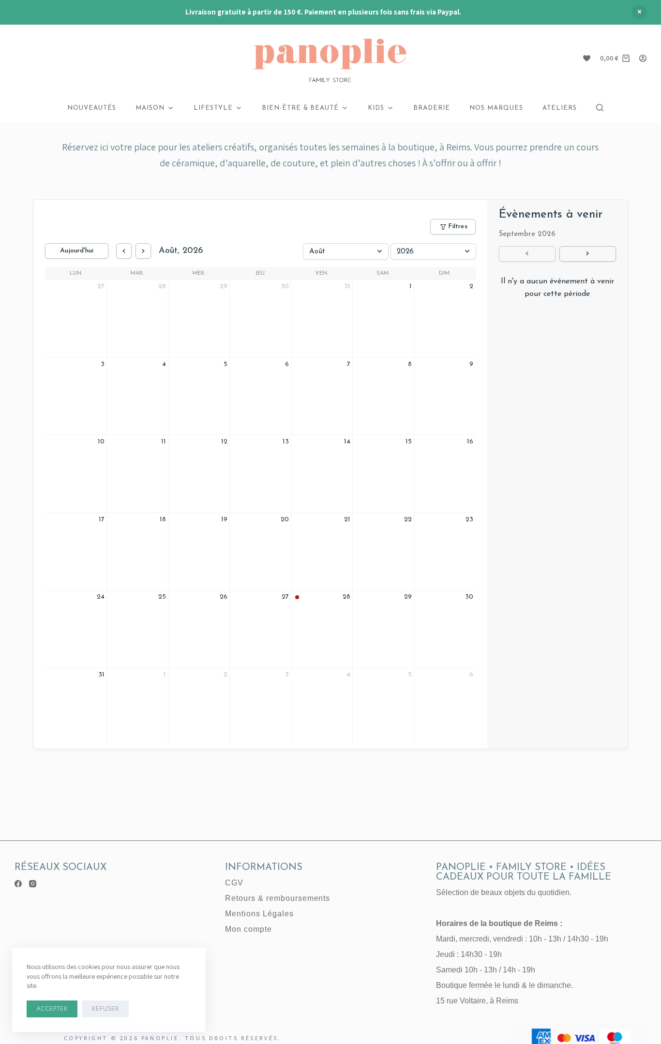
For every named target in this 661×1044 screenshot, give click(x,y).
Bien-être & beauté (300, 108)
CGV (234, 883)
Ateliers (559, 108)
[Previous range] (527, 254)
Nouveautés (91, 108)
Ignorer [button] (639, 12)
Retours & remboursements (277, 898)
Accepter (52, 1009)
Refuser (105, 1009)
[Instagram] (32, 883)
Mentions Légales (259, 914)
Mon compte (248, 929)
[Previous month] (124, 251)
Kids (376, 108)
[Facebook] (18, 883)
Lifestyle (213, 108)
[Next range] (587, 254)
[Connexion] (642, 58)
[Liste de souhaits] (586, 58)
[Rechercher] (599, 107)
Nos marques (496, 108)
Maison (150, 108)
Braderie (431, 108)
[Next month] (143, 251)
